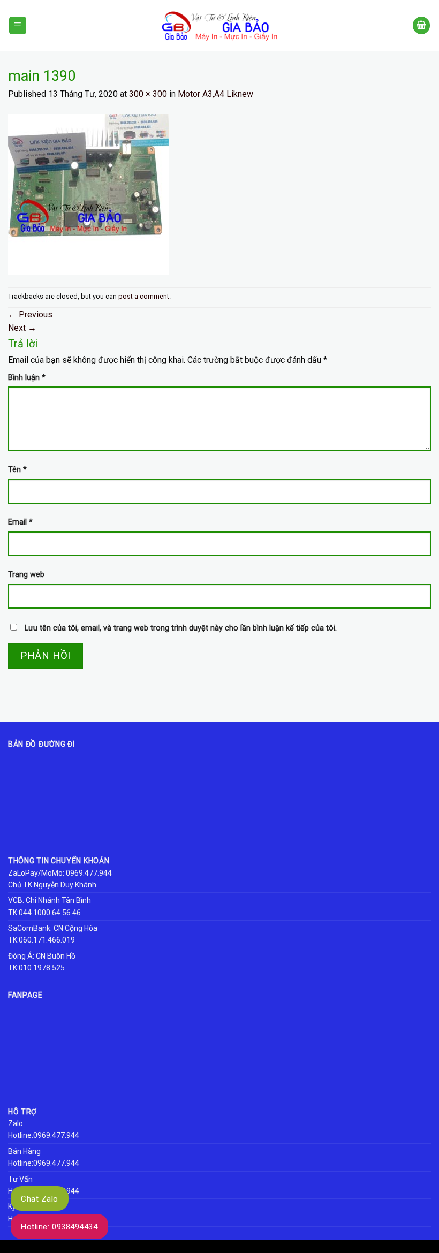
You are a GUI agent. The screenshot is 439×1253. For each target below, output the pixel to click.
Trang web (26, 574)
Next (22, 328)
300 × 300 (148, 94)
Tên (17, 469)
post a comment (143, 296)
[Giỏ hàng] (421, 25)
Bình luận (27, 377)
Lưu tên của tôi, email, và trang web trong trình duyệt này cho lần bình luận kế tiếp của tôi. (181, 628)
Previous (30, 314)
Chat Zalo (39, 1199)
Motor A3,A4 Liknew (215, 94)
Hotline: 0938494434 (59, 1227)
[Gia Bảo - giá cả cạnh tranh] (219, 25)
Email (20, 522)
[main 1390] (88, 193)
